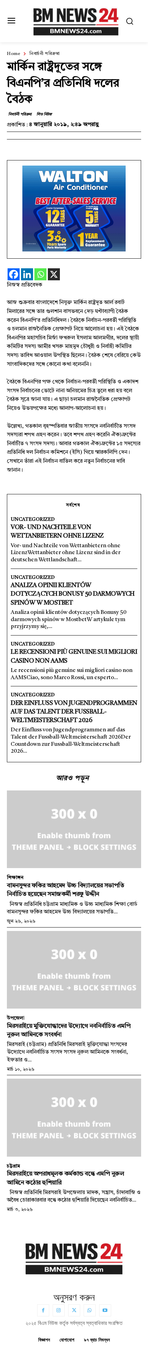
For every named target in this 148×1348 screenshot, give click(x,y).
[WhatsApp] (90, 1310)
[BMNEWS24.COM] (76, 20)
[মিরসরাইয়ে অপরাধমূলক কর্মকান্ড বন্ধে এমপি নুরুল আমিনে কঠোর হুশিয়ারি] (74, 1117)
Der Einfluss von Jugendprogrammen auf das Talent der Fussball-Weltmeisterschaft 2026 (74, 711)
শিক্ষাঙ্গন (15, 877)
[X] (54, 274)
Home (13, 54)
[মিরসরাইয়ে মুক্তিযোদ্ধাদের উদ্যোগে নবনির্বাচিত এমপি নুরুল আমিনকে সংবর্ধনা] (74, 970)
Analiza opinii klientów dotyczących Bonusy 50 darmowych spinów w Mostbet (73, 594)
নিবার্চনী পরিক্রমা (44, 54)
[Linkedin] (27, 274)
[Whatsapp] (40, 274)
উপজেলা (15, 1018)
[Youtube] (105, 1310)
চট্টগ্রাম (13, 1166)
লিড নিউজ (44, 114)
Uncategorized (33, 519)
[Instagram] (59, 1310)
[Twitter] (74, 1310)
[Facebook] (14, 274)
